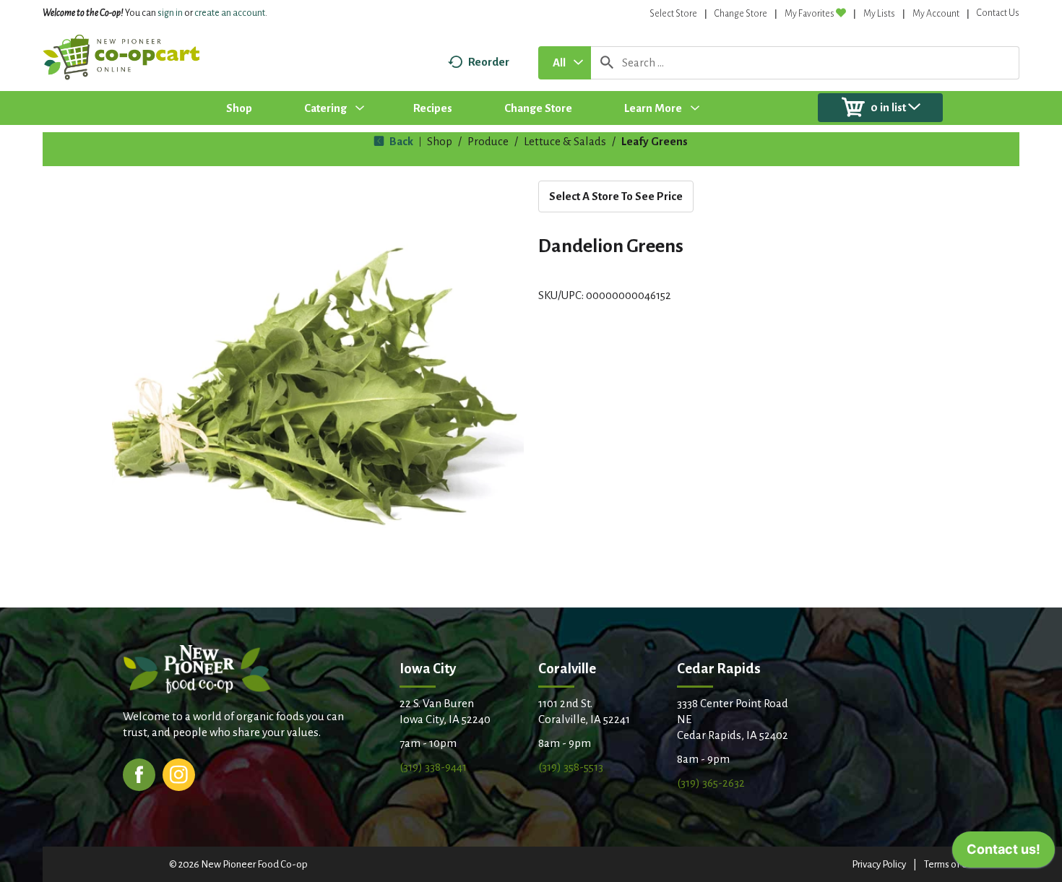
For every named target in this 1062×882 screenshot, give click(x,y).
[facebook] (139, 773)
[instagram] (179, 773)
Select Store (673, 14)
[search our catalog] (607, 62)
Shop (439, 141)
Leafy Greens (654, 141)
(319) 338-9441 (433, 767)
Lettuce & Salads (565, 141)
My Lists (879, 14)
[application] (1003, 853)
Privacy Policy (879, 864)
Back (400, 141)
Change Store (741, 14)
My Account (935, 14)
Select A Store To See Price (616, 196)
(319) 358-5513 (570, 767)
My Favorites (809, 14)
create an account (229, 13)
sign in (170, 13)
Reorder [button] (488, 62)
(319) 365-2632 (711, 783)
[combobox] (564, 62)
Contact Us (998, 13)
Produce (488, 141)
